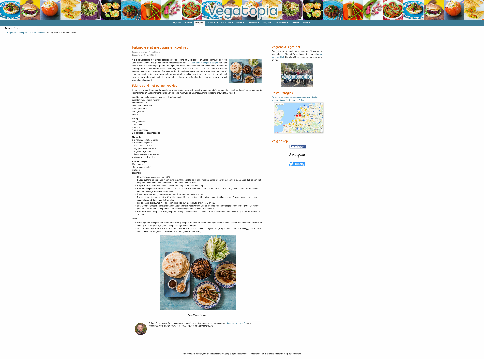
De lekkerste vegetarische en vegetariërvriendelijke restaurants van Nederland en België (294, 99)
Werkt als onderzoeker (237, 323)
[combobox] (24, 28)
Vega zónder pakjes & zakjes (204, 62)
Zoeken (8, 28)
